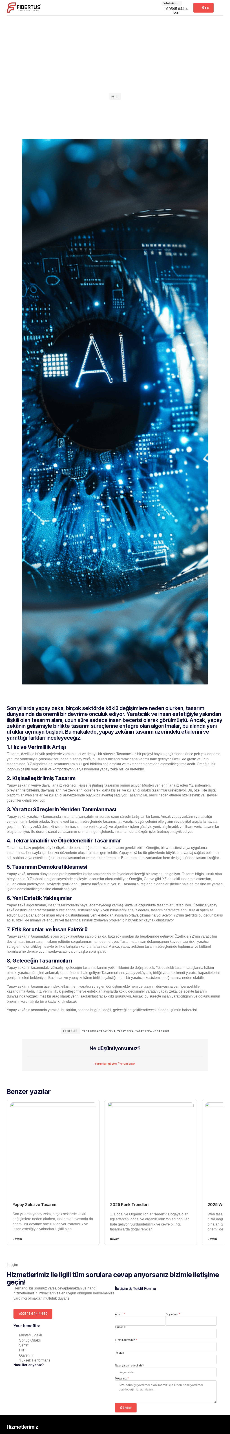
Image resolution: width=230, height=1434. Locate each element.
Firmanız (120, 1327)
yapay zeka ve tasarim (152, 1031)
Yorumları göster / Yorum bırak (115, 1063)
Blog (115, 96)
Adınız (119, 1314)
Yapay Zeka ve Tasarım (34, 1204)
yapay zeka (125, 1031)
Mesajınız (121, 1378)
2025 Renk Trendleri (129, 1204)
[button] (220, 7)
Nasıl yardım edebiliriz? (129, 1365)
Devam (17, 1239)
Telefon (119, 1352)
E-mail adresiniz (125, 1340)
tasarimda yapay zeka (99, 1031)
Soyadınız (172, 1314)
